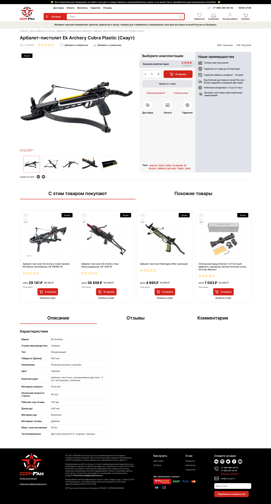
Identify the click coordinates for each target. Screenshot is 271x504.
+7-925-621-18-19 (229, 470)
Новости (190, 461)
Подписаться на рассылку (231, 494)
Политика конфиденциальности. (88, 475)
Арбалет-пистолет (167, 168)
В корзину (50, 291)
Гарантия (95, 7)
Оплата (71, 7)
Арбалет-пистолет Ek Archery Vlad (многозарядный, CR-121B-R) (99, 265)
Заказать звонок (230, 474)
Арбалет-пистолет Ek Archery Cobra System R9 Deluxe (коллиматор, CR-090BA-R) (46, 265)
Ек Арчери (178, 165)
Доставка (58, 7)
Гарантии (190, 469)
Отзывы (107, 7)
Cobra (161, 165)
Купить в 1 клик (167, 83)
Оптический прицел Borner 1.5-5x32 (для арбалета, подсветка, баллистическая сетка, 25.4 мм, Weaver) (222, 267)
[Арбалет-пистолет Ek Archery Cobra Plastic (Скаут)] (31, 164)
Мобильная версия (28, 478)
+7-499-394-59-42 (223, 7)
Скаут (188, 168)
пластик (153, 165)
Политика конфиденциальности (33, 484)
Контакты (82, 7)
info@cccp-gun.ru (228, 478)
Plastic (180, 168)
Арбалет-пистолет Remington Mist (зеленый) (164, 264)
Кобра (168, 165)
